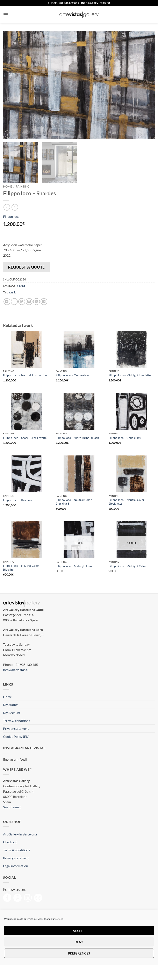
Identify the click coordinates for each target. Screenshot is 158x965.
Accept (79, 931)
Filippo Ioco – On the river (72, 375)
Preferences (79, 953)
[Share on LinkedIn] (44, 301)
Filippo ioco (11, 216)
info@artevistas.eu (95, 3)
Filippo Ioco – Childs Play (124, 437)
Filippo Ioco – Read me (17, 500)
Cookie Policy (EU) (16, 736)
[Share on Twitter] (21, 301)
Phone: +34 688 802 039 (63, 3)
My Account (11, 713)
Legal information (15, 866)
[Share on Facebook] (14, 301)
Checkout (10, 842)
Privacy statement (16, 728)
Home (7, 186)
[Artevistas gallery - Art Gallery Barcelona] (79, 14)
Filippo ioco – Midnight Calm (127, 566)
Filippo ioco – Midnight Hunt (74, 566)
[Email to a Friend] (29, 301)
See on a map (12, 807)
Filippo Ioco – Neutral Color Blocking (21, 567)
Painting (22, 186)
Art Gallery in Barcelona (20, 834)
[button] (5, 14)
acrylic (12, 292)
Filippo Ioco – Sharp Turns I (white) (25, 437)
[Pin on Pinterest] (36, 301)
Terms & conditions (16, 721)
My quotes (10, 705)
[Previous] (11, 85)
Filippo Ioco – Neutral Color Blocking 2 (126, 501)
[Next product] (6, 207)
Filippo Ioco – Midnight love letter (130, 375)
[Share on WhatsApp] (6, 301)
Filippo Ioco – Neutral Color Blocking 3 (74, 501)
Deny (79, 942)
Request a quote (26, 267)
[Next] (146, 85)
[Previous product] (15, 207)
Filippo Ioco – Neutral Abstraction (25, 375)
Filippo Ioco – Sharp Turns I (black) (78, 437)
